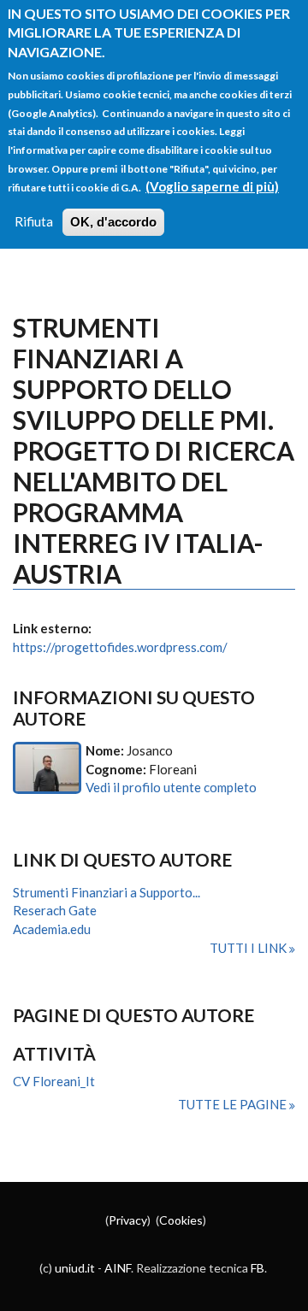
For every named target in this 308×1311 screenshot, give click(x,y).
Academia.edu (52, 929)
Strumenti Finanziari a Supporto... (106, 892)
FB (257, 1268)
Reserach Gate (55, 910)
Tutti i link (249, 947)
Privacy (128, 1220)
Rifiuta (34, 221)
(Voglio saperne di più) (212, 186)
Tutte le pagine (233, 1104)
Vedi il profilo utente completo (171, 787)
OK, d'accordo (113, 222)
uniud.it (75, 1268)
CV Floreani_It (54, 1081)
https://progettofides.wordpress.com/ (120, 647)
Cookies (181, 1220)
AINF (117, 1268)
